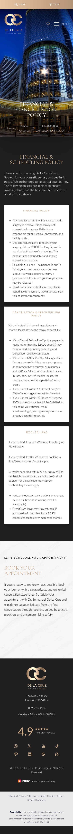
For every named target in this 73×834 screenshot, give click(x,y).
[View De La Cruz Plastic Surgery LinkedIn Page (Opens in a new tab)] (30, 754)
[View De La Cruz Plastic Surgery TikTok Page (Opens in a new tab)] (57, 746)
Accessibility (40, 796)
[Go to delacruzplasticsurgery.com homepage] (20, 24)
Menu (65, 24)
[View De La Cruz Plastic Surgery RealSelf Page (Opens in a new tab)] (57, 754)
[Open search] (48, 24)
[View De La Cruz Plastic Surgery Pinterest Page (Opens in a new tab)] (16, 754)
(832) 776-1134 (42, 822)
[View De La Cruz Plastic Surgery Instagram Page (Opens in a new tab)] (16, 746)
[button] (56, 24)
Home (10, 128)
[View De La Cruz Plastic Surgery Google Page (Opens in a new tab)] (43, 754)
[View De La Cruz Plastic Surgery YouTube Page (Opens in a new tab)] (44, 746)
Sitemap (13, 796)
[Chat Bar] (36, 5)
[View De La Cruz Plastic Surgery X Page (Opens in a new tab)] (29, 746)
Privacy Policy (25, 796)
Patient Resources (25, 128)
